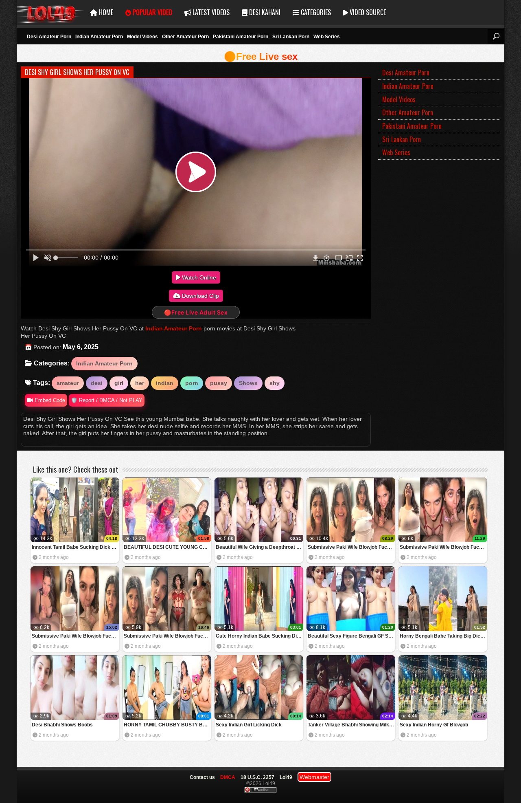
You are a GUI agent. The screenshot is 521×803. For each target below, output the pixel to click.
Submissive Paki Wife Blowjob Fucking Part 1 (167, 636)
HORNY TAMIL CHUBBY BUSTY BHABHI (167, 725)
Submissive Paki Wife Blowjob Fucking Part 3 (443, 547)
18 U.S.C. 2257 (257, 777)
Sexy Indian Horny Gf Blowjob (434, 725)
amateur (68, 383)
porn (191, 383)
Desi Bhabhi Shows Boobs (62, 725)
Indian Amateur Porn (99, 37)
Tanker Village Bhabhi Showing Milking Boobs (351, 725)
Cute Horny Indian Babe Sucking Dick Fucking (259, 636)
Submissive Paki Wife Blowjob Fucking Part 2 (75, 636)
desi (97, 383)
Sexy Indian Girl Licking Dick (249, 725)
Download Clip (199, 296)
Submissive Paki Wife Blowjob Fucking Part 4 (351, 547)
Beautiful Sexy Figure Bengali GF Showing (351, 636)
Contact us (202, 777)
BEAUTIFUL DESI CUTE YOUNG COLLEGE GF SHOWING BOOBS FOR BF (167, 547)
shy (274, 383)
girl (118, 383)
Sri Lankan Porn (290, 37)
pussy (218, 383)
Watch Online (198, 277)
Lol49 (50, 12)
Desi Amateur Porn (49, 37)
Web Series (326, 37)
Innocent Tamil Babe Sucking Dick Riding (75, 547)
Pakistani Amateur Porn (240, 37)
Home (105, 12)
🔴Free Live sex (261, 56)
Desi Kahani (263, 12)
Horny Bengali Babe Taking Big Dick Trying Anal (443, 636)
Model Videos (142, 37)
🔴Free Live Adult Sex (196, 312)
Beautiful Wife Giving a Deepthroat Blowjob (259, 547)
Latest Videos (210, 12)
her (139, 383)
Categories (315, 12)
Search (496, 36)
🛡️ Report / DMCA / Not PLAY (106, 400)
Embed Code (49, 400)
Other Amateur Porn (185, 37)
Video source (367, 12)
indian (164, 383)
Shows (248, 383)
